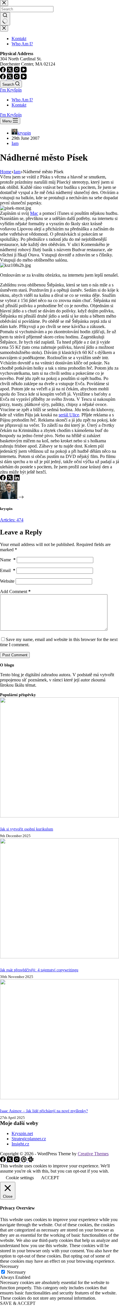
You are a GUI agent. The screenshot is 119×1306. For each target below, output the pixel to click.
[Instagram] (17, 77)
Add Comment (15, 591)
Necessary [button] (9, 1266)
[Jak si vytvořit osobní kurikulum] (59, 815)
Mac (34, 213)
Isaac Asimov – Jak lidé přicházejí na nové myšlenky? (44, 1110)
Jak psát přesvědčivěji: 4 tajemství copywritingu (39, 970)
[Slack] (31, 1160)
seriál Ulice (69, 414)
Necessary (16, 1272)
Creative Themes (93, 1153)
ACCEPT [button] (50, 1177)
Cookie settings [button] (20, 1177)
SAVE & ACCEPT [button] (18, 1303)
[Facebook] (3, 77)
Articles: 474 (11, 519)
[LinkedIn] (17, 478)
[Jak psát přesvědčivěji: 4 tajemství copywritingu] (59, 956)
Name (8, 559)
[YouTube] (24, 77)
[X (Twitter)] (10, 77)
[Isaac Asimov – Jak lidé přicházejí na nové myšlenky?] (59, 1097)
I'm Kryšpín (11, 89)
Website (7, 581)
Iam (15, 143)
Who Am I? (22, 99)
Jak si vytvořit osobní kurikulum (26, 829)
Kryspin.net (22, 1133)
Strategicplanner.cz (29, 1138)
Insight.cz (20, 1143)
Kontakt (19, 105)
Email (7, 570)
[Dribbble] (24, 1160)
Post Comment (14, 655)
